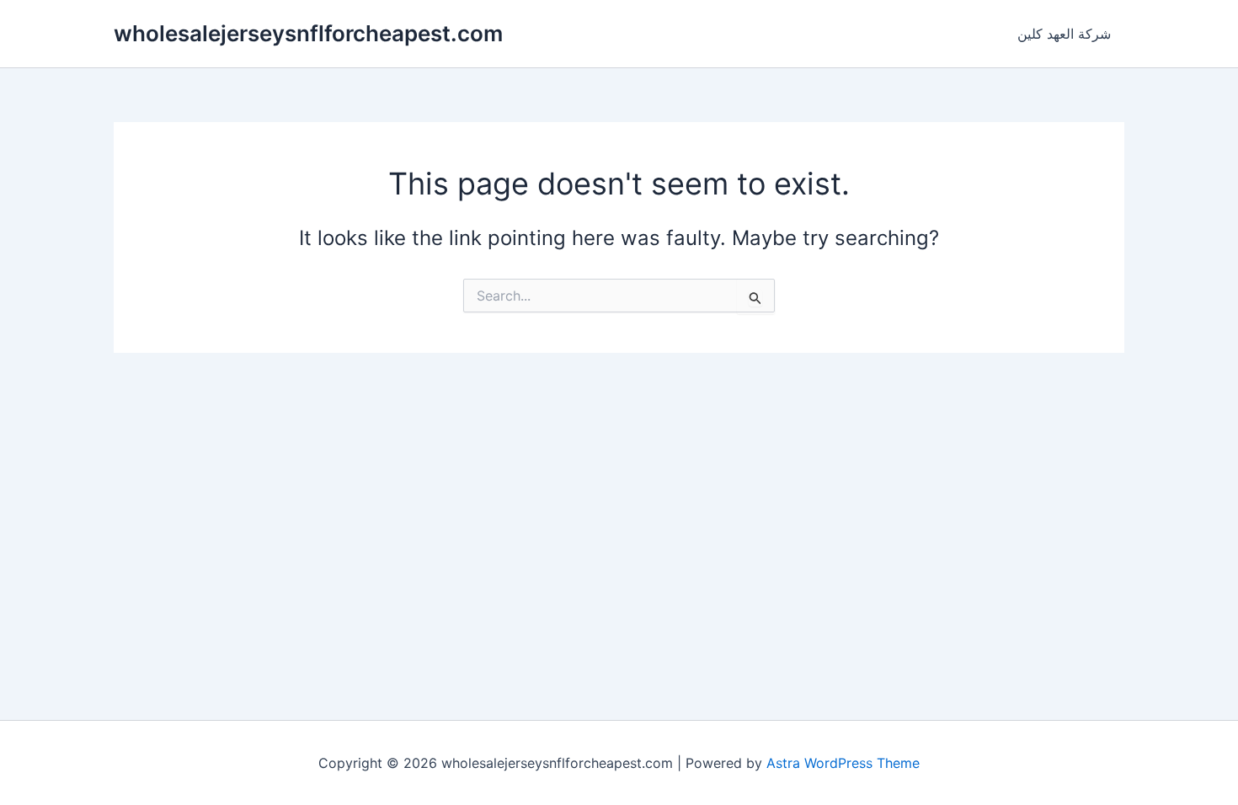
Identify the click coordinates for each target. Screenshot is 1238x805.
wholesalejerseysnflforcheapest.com (308, 33)
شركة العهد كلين (1064, 33)
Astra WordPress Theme (843, 762)
